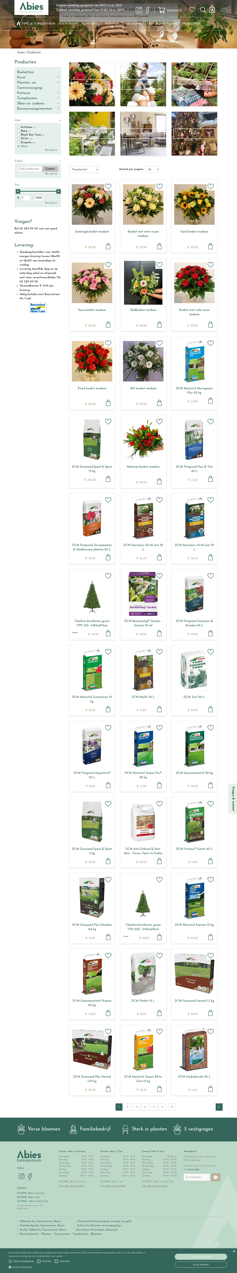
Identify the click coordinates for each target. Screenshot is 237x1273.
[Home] (18, 24)
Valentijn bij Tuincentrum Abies (40, 1221)
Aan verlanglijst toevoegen (108, 186)
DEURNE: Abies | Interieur (31, 1193)
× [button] (234, 1251)
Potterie (23, 93)
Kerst (21, 77)
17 (172, 1107)
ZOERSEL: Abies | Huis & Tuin (33, 1201)
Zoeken (19, 161)
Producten (25, 62)
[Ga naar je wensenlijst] (193, 11)
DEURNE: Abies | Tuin (28, 1197)
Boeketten (25, 72)
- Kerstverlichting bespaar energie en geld (103, 1221)
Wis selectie (51, 150)
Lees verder (57, 1256)
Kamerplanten (29, 1234)
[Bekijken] (214, 8)
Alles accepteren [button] (201, 1256)
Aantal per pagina (131, 169)
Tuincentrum (62, 1234)
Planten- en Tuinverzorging (29, 85)
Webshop (174, 10)
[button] (23, 1261)
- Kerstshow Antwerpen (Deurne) (95, 1229)
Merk (17, 120)
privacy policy (194, 1169)
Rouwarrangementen (34, 109)
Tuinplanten (27, 98)
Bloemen (96, 1234)
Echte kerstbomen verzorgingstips (99, 1225)
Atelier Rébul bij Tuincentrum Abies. (43, 1229)
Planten (46, 1234)
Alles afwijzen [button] (201, 1264)
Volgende (219, 1107)
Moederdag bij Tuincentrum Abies (42, 1225)
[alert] (118, 1260)
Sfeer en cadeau (30, 103)
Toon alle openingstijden (71, 1186)
